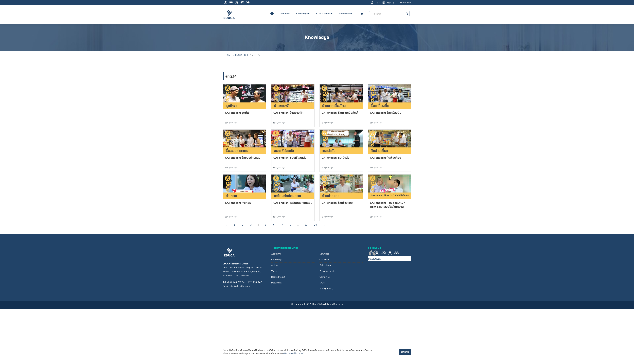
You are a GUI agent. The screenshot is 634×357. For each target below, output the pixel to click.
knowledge (241, 55)
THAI (402, 2)
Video (274, 271)
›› (324, 225)
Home (229, 55)
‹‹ (226, 225)
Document (276, 282)
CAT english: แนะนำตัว (335, 157)
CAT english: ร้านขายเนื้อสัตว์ (340, 112)
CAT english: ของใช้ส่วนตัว (289, 157)
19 (306, 225)
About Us (285, 13)
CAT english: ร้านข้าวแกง (337, 202)
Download (324, 254)
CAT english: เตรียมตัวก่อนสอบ (292, 202)
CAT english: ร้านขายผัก (288, 112)
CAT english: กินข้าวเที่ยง (385, 157)
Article (274, 265)
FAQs (322, 282)
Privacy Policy (326, 288)
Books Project (278, 277)
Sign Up (390, 2)
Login (377, 2)
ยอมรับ (405, 352)
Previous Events (327, 271)
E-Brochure (325, 265)
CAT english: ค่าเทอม (238, 202)
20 (315, 225)
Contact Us (344, 13)
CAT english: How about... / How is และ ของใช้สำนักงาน (387, 204)
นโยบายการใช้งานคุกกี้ (293, 353)
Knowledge (302, 13)
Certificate (324, 259)
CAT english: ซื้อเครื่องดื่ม (385, 112)
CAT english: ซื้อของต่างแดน (243, 157)
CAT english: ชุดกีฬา (237, 112)
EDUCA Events (323, 13)
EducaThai (374, 259)
